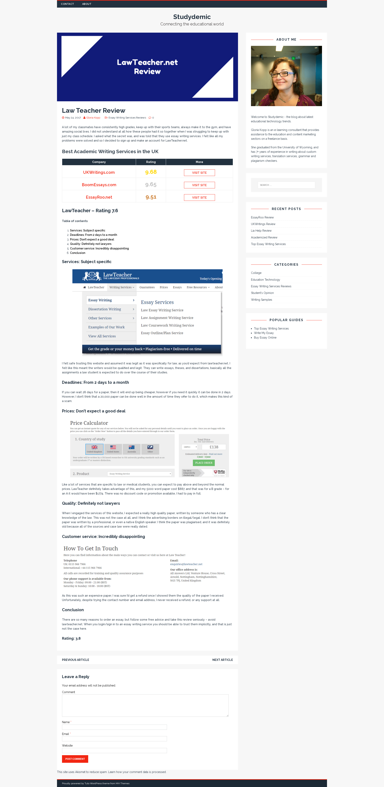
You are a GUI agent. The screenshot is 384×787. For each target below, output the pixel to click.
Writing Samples (261, 299)
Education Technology (265, 279)
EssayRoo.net (99, 197)
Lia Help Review (261, 230)
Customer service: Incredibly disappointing (99, 248)
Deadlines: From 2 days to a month (93, 234)
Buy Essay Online (265, 337)
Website (67, 745)
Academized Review (264, 237)
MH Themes (122, 783)
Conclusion (77, 252)
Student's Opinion (262, 292)
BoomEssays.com (99, 184)
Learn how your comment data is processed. (137, 772)
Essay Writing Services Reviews (127, 117)
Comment (68, 692)
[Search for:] (287, 185)
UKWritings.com (99, 172)
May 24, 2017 (73, 117)
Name (66, 722)
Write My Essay (264, 333)
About (87, 4)
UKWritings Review (263, 224)
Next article (222, 659)
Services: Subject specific (87, 230)
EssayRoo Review (262, 217)
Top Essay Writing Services (268, 244)
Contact (67, 4)
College (256, 272)
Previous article (75, 659)
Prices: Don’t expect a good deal (92, 239)
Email (66, 734)
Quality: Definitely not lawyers (90, 243)
